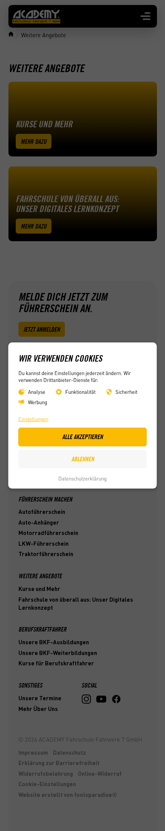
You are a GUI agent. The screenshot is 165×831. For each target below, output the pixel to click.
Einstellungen (33, 419)
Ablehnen (82, 459)
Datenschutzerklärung (82, 478)
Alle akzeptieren (82, 437)
